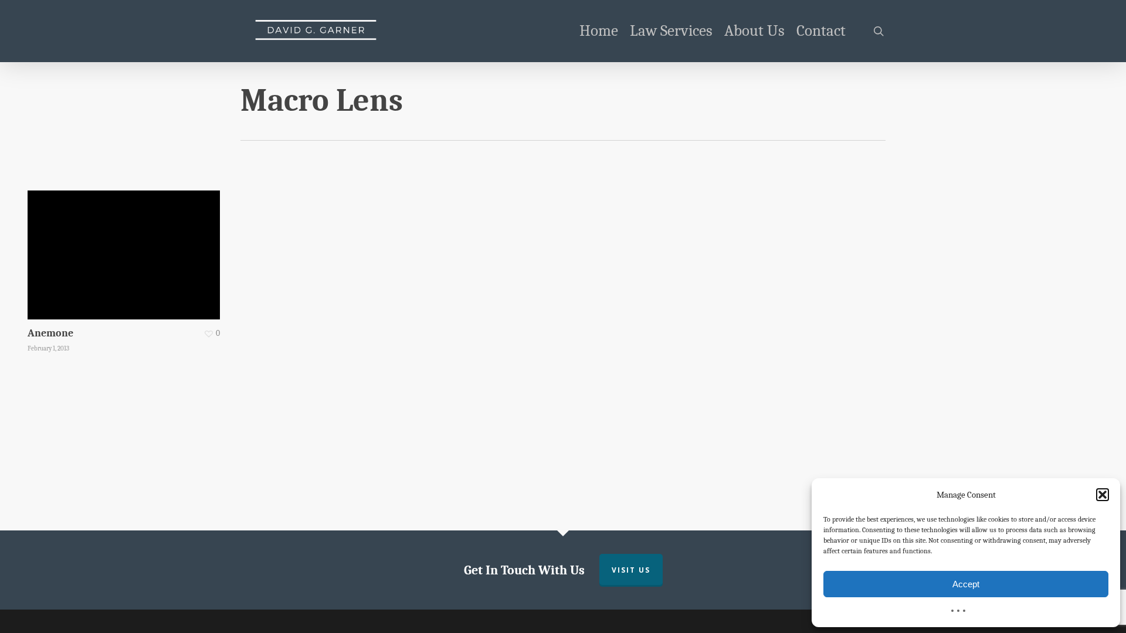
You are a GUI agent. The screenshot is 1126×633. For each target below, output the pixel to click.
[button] (1102, 495)
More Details (126, 246)
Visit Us (631, 570)
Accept (965, 584)
